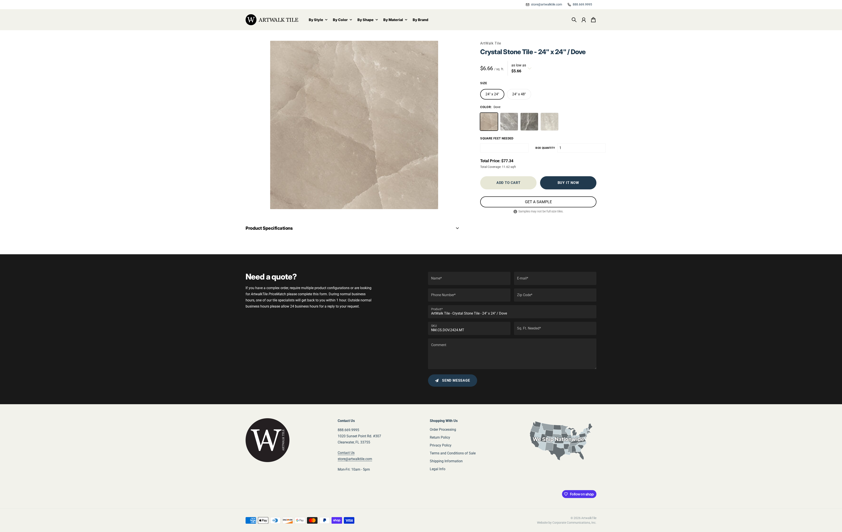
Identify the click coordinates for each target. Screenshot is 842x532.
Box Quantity (545, 147)
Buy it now (568, 183)
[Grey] (509, 121)
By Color (340, 20)
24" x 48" (519, 94)
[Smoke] (529, 121)
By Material (393, 20)
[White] (549, 121)
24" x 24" (492, 94)
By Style (316, 20)
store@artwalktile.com (355, 459)
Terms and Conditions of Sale (453, 453)
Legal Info (437, 469)
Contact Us (346, 453)
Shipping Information (446, 461)
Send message (456, 380)
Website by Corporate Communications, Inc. (566, 522)
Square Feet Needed (496, 138)
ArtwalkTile (588, 518)
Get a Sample (538, 201)
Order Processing (443, 429)
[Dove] (489, 121)
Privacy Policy (440, 445)
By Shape (365, 20)
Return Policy (440, 437)
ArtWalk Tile (490, 43)
